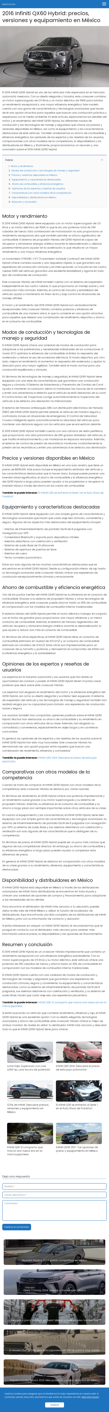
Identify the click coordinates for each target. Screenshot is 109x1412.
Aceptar (54, 1404)
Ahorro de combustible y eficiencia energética (37, 184)
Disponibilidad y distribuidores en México (34, 197)
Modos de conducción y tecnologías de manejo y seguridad (45, 170)
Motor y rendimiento (22, 166)
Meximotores (8, 4)
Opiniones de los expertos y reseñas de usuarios (38, 188)
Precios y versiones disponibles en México (34, 175)
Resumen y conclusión (24, 201)
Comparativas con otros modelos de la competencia (41, 193)
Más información (90, 1397)
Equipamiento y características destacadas (36, 179)
